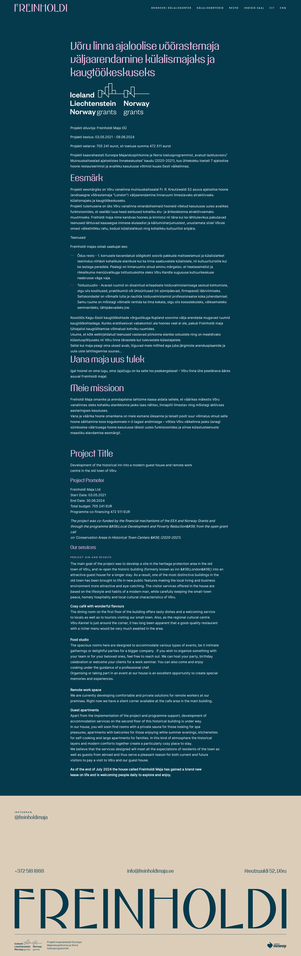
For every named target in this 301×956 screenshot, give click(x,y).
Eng (283, 8)
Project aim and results (91, 557)
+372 (20, 870)
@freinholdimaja (31, 817)
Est (272, 8)
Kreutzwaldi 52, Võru (265, 870)
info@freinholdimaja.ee (150, 870)
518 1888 (35, 870)
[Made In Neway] (276, 945)
